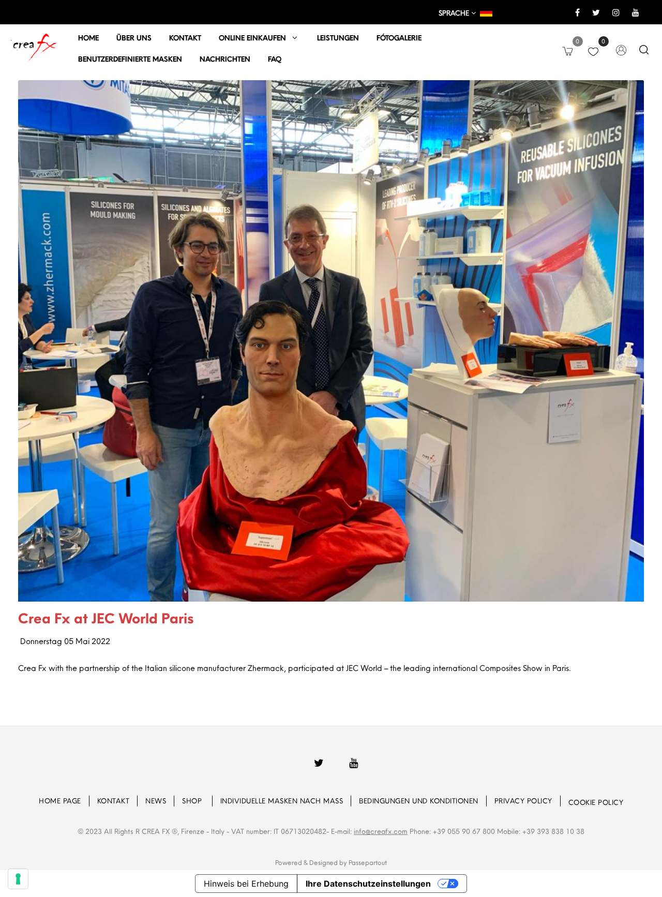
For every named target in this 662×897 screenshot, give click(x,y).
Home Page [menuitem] (60, 800)
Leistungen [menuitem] (338, 37)
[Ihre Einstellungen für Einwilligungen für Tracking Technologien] (18, 879)
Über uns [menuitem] (134, 37)
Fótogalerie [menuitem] (399, 37)
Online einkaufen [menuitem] (255, 37)
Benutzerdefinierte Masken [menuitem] (130, 59)
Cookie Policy (596, 802)
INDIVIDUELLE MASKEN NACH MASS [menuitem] (281, 800)
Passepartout (368, 862)
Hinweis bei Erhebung (246, 883)
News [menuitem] (155, 800)
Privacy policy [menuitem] (523, 800)
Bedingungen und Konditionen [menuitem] (418, 800)
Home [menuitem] (88, 37)
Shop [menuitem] (193, 800)
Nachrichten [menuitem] (225, 59)
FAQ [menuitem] (274, 59)
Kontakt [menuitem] (185, 37)
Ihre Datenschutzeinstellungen (368, 883)
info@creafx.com (381, 831)
